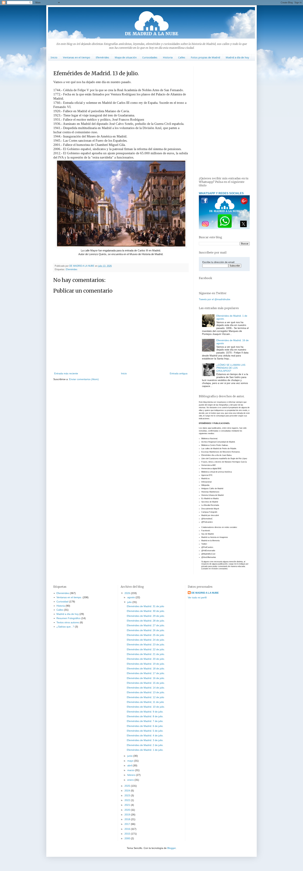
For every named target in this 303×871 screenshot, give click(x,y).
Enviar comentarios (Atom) (84, 379)
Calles (181, 57)
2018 (127, 819)
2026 (127, 593)
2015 (127, 833)
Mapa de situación (126, 57)
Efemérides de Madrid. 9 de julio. (145, 711)
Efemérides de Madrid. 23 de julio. (146, 644)
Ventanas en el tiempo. (69, 597)
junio (130, 755)
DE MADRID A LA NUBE (205, 592)
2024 (127, 790)
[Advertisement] (224, 118)
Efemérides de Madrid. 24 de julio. (146, 639)
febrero (131, 775)
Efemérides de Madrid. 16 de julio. (146, 678)
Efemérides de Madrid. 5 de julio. (145, 730)
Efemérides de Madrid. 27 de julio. (146, 625)
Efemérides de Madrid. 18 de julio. (146, 668)
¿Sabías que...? (65, 626)
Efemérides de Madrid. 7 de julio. (145, 721)
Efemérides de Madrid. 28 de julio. (146, 620)
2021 (127, 805)
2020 (127, 809)
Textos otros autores (67, 622)
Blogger (171, 848)
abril (130, 765)
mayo (130, 760)
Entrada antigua (178, 373)
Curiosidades (149, 57)
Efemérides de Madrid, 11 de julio (145, 702)
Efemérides (102, 57)
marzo (131, 770)
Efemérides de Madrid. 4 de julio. (145, 735)
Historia (168, 57)
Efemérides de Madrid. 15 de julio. (146, 682)
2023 (127, 795)
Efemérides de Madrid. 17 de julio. (146, 673)
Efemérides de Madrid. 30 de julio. (146, 611)
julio (129, 602)
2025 (127, 785)
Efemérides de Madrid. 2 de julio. (145, 745)
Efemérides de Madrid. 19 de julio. (146, 663)
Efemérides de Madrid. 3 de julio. (145, 740)
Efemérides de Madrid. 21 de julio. (146, 654)
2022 (127, 800)
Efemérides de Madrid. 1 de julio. (145, 749)
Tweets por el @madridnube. (215, 299)
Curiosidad (62, 601)
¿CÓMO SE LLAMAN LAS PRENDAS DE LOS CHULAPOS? (230, 367)
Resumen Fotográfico (68, 618)
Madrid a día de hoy (237, 57)
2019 (127, 814)
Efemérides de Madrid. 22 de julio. (146, 649)
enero (130, 779)
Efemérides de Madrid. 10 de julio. (146, 706)
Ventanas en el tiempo (76, 57)
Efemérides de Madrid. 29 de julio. (146, 616)
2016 (127, 829)
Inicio (54, 57)
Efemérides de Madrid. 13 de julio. (146, 692)
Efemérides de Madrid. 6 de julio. (145, 726)
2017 (127, 824)
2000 (127, 838)
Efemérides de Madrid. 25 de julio (145, 635)
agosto (131, 597)
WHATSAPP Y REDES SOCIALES (221, 193)
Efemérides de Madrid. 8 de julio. (145, 716)
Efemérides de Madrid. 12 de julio (145, 697)
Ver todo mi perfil (197, 597)
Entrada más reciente (66, 373)
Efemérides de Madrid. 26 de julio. (146, 630)
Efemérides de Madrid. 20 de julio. (146, 658)
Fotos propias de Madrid (205, 57)
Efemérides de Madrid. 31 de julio (145, 606)
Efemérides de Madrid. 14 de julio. (146, 687)
